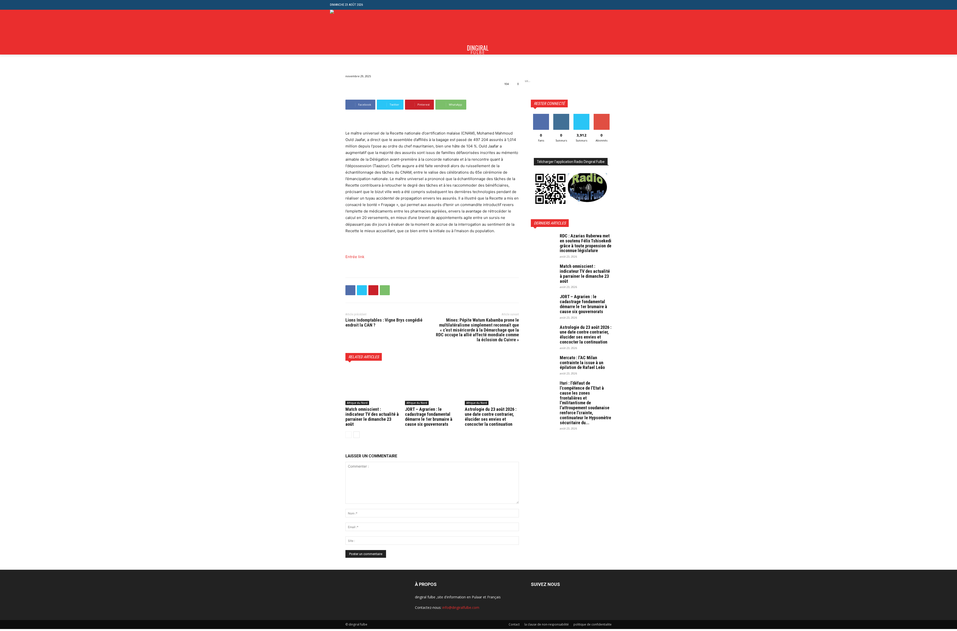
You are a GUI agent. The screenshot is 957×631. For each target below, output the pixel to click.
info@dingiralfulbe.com (460, 607)
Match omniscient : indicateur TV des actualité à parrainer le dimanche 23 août (372, 416)
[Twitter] (362, 290)
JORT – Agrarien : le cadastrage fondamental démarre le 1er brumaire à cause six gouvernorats (428, 416)
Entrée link (354, 256)
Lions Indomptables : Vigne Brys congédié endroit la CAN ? (383, 322)
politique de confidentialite (592, 624)
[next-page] (356, 434)
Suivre (561, 116)
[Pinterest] (373, 290)
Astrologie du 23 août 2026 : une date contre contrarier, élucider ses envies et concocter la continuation (490, 416)
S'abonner (601, 116)
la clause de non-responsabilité (546, 624)
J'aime (541, 116)
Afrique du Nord (357, 403)
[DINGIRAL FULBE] (357, 32)
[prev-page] (348, 434)
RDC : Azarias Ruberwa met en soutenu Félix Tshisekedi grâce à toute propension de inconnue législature (585, 243)
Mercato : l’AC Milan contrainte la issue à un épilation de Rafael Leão (582, 362)
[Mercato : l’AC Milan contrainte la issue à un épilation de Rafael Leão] (543, 364)
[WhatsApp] (385, 290)
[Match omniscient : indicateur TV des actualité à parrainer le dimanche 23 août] (372, 386)
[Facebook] (350, 290)
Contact (514, 624)
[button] (623, 5)
